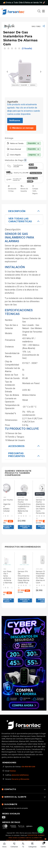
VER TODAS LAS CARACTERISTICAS (20, 220)
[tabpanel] (24, 324)
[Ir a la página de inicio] (16, 11)
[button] (25, 527)
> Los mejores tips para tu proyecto (15, 808)
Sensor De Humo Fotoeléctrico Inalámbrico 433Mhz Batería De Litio (24, 506)
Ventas (13, 771)
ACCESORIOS (16, 446)
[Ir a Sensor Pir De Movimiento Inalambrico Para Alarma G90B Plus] (24, 559)
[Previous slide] (7, 72)
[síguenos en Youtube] (5, 817)
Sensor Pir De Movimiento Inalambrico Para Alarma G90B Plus (23, 577)
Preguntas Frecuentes (16, 454)
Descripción (16, 211)
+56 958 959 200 (28, 766)
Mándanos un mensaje (22, 128)
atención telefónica (20, 775)
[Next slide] (41, 72)
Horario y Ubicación (20, 779)
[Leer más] (24, 663)
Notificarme (14, 120)
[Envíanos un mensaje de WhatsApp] (40, 829)
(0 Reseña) (27, 48)
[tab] (24, 211)
